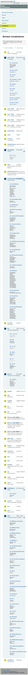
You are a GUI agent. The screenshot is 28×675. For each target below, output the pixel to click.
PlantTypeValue (14, 290)
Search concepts (20, 47)
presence (14, 84)
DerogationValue (14, 233)
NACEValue (14, 270)
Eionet (8, 9)
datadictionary (11, 144)
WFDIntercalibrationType (14, 621)
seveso (9, 501)
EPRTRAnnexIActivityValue (14, 241)
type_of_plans (14, 102)
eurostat (9, 323)
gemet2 (9, 391)
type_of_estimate (14, 98)
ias (8, 406)
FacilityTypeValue (14, 249)
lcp (8, 471)
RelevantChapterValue (14, 306)
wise (8, 516)
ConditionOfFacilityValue (14, 216)
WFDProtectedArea (14, 627)
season (13, 88)
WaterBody (14, 616)
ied (8, 412)
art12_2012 (10, 57)
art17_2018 (10, 125)
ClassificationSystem (14, 546)
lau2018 (9, 464)
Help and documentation (7, 12)
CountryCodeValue (14, 224)
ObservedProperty (14, 581)
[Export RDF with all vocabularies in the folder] (24, 59)
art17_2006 (10, 114)
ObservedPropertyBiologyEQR (14, 586)
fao (8, 328)
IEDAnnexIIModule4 (11, 431)
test (8, 506)
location (14, 74)
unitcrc (13, 363)
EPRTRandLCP (11, 171)
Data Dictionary (13, 9)
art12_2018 (10, 108)
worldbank (10, 660)
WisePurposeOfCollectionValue (14, 651)
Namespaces (5, 31)
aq (8, 52)
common (10, 138)
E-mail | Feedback (6, 670)
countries (14, 379)
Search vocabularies (9, 47)
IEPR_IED (10, 438)
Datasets (4, 15)
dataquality (10, 150)
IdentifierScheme (14, 565)
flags (13, 339)
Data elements (5, 20)
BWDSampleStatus (14, 533)
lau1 (8, 456)
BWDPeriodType (14, 527)
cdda (8, 135)
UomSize (14, 611)
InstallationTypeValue (14, 265)
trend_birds (14, 93)
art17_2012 (10, 120)
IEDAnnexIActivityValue (14, 255)
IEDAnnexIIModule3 (11, 423)
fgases (9, 374)
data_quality (14, 70)
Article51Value (14, 184)
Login (16, 3)
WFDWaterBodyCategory (14, 639)
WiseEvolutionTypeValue (14, 646)
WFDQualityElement (14, 634)
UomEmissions (14, 604)
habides (9, 400)
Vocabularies (5, 25)
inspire (9, 445)
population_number (14, 79)
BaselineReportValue (14, 199)
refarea (13, 352)
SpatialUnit (14, 593)
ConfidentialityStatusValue (14, 551)
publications (11, 488)
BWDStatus (14, 540)
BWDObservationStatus (14, 521)
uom (8, 510)
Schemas (4, 23)
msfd (8, 477)
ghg (8, 395)
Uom (13, 598)
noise (9, 482)
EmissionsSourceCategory (14, 559)
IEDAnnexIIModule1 (11, 417)
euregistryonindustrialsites (11, 178)
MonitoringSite (14, 575)
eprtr (8, 164)
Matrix (13, 571)
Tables (3, 17)
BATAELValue (14, 204)
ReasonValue (14, 296)
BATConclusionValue (14, 209)
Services (4, 28)
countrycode (14, 63)
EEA (8, 1)
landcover (10, 451)
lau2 (8, 460)
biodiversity (10, 131)
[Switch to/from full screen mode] (19, 3)
